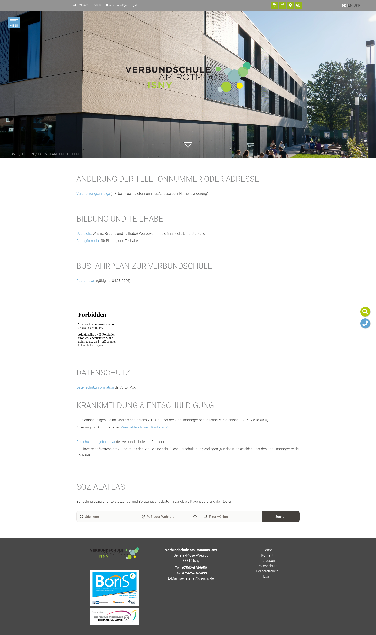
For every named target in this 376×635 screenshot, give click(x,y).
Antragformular (88, 241)
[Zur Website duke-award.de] (114, 616)
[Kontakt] (290, 5)
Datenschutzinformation (95, 387)
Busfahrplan (86, 281)
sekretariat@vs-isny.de (123, 5)
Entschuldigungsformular (95, 442)
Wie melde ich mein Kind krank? (145, 427)
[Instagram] (298, 5)
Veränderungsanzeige (93, 193)
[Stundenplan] (282, 5)
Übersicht (83, 233)
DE (344, 5)
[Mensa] (274, 5)
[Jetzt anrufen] (365, 323)
